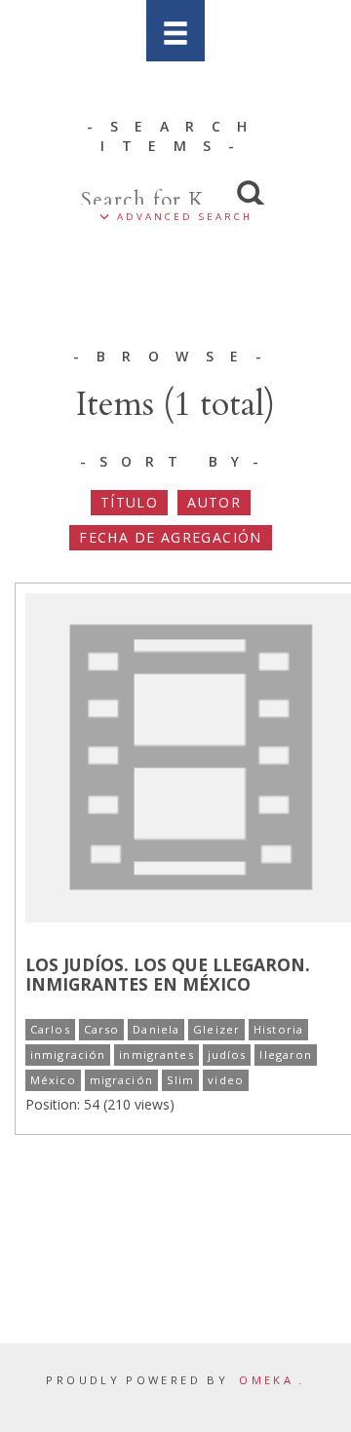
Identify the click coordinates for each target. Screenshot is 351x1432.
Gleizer (216, 1029)
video (226, 1080)
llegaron (285, 1054)
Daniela (156, 1029)
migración (121, 1080)
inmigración (67, 1054)
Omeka (266, 1380)
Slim (180, 1080)
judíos (227, 1054)
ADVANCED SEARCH (181, 216)
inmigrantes (156, 1054)
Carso (102, 1029)
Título (129, 502)
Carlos (50, 1029)
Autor (214, 502)
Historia (278, 1029)
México (53, 1080)
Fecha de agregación (170, 537)
